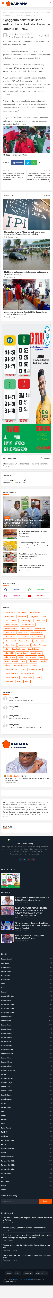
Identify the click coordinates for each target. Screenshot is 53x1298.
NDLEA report (31, 657)
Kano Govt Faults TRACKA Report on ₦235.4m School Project (29, 937)
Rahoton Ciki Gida (35, 669)
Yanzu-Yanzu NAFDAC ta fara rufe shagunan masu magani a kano (31, 566)
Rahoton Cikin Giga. (11, 677)
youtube (40, 596)
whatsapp (40, 590)
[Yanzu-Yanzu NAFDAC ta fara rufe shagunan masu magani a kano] (10, 568)
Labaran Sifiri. (39, 641)
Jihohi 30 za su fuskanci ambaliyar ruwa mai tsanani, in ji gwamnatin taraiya (26, 273)
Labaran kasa (40, 629)
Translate (22, 483)
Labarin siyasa (36, 653)
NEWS (7, 661)
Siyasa (19, 681)
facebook (16, 590)
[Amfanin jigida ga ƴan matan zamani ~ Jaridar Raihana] (10, 534)
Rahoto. (22, 669)
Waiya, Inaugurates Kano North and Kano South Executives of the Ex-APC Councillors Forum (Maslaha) (32, 925)
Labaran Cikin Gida (27, 625)
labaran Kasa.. (23, 633)
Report (38, 677)
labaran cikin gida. (11, 629)
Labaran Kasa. (10, 633)
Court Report (22, 612)
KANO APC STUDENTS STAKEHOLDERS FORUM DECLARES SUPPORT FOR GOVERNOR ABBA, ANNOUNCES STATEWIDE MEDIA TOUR (31, 911)
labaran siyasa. (24, 645)
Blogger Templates (10, 1282)
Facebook (19, 163)
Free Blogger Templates (22, 1279)
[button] (50, 3)
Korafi (44, 617)
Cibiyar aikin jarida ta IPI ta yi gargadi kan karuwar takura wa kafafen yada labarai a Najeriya (24, 233)
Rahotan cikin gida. (21, 665)
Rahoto (33, 665)
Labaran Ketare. (10, 637)
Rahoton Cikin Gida (16, 13)
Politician (8, 665)
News (41, 657)
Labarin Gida (9, 653)
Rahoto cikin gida (11, 669)
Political (44, 661)
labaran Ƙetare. (37, 637)
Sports (27, 681)
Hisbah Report (10, 617)
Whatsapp (34, 162)
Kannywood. (34, 617)
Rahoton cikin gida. (28, 673)
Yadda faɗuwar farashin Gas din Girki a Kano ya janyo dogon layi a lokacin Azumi (25, 313)
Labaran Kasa (40, 621)
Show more (45, 195)
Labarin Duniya (33, 649)
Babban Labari (10, 612)
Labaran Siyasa (10, 645)
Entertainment (35, 612)
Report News (9, 681)
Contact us (28, 1273)
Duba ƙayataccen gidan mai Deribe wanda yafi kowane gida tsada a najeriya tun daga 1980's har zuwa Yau (34, 545)
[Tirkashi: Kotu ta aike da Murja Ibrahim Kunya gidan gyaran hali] (10, 557)
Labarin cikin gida (18, 649)
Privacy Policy (41, 1273)
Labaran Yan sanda (39, 645)
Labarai (13, 621)
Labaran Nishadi (10, 641)
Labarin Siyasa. (10, 657)
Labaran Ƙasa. (24, 637)
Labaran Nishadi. (25, 641)
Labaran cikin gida (11, 625)
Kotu (6, 621)
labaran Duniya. (26, 629)
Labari (7, 649)
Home (5, 13)
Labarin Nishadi (22, 653)
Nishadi (15, 661)
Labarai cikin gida (26, 621)
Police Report (33, 661)
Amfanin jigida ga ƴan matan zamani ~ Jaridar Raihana (33, 532)
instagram (16, 596)
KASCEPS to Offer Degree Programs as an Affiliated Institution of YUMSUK (27, 1219)
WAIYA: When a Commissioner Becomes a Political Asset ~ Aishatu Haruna (26, 779)
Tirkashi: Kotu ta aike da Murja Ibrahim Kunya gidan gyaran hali (33, 555)
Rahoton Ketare (27, 677)
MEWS (20, 657)
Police (23, 661)
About (17, 1273)
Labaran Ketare (36, 633)
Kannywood (22, 617)
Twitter (28, 162)
